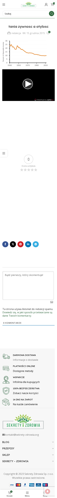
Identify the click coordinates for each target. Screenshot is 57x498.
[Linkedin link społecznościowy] (28, 244)
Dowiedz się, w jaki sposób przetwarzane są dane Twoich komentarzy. (27, 314)
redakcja (16, 33)
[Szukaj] (51, 13)
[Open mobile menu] (4, 5)
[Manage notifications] (47, 491)
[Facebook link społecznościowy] (5, 244)
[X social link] (13, 244)
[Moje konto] (46, 5)
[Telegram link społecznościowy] (36, 244)
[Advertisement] (28, 128)
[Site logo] (28, 4)
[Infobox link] (28, 358)
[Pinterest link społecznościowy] (20, 244)
